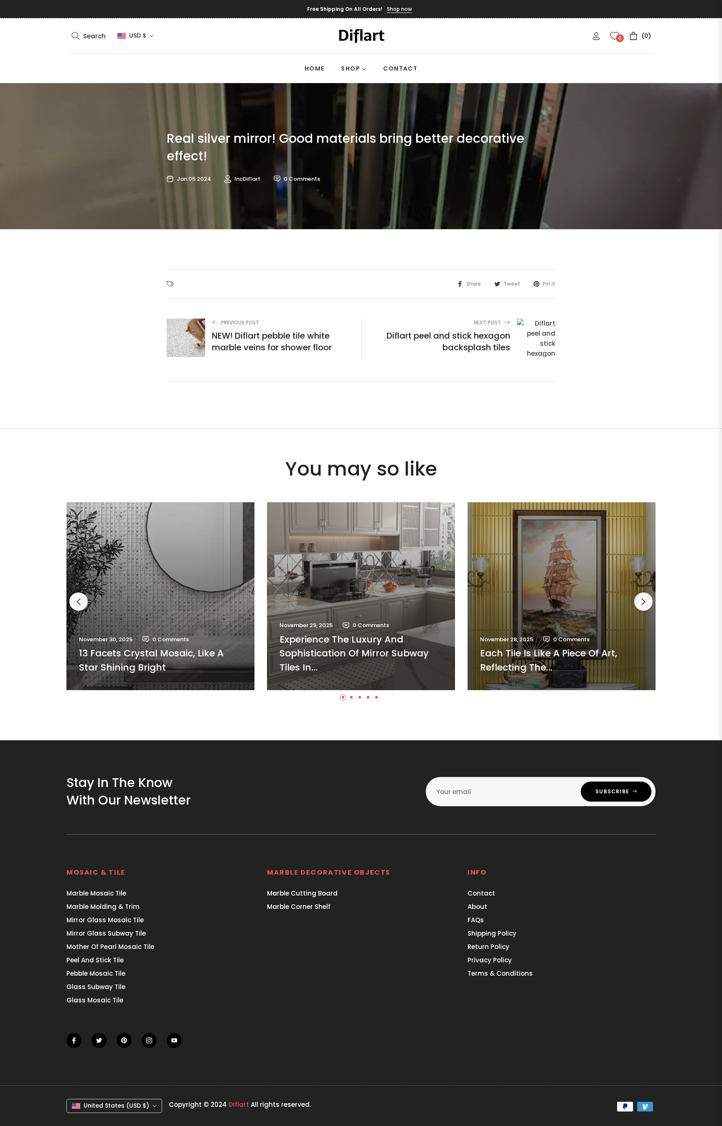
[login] (596, 36)
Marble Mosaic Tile (96, 893)
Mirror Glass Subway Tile (106, 933)
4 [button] (368, 697)
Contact (481, 893)
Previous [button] (78, 601)
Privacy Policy (490, 960)
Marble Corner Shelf (298, 906)
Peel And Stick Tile (95, 960)
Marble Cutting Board (302, 893)
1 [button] (343, 697)
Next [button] (643, 601)
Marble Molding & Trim (103, 906)
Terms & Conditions (500, 973)
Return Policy (488, 946)
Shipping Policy (492, 933)
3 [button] (359, 697)
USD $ (137, 36)
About (477, 906)
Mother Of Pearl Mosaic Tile (110, 946)
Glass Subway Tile (95, 986)
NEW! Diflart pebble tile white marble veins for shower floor (272, 341)
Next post (487, 322)
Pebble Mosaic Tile (95, 973)
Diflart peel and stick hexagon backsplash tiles (448, 341)
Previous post (240, 322)
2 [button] (351, 697)
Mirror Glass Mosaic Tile (105, 920)
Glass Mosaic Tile (94, 1000)
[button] (88, 35)
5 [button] (376, 697)
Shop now (399, 9)
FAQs (476, 920)
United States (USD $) (116, 1105)
